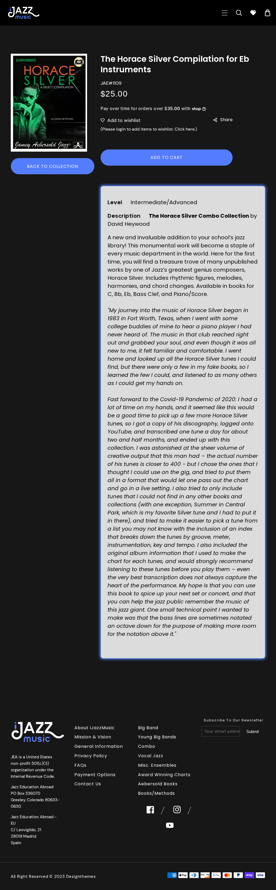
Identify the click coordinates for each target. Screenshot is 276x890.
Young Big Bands (157, 737)
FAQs (80, 765)
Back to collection (52, 166)
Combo (146, 746)
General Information (98, 746)
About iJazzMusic (94, 728)
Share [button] (226, 120)
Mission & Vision (92, 737)
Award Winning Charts (164, 775)
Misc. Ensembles (157, 765)
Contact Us (87, 784)
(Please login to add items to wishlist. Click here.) (149, 129)
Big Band (148, 728)
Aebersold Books (158, 784)
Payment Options (95, 775)
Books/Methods (156, 793)
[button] (225, 13)
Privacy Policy (90, 756)
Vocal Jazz (150, 756)
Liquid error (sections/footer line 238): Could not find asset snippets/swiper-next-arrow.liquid (252, 731)
